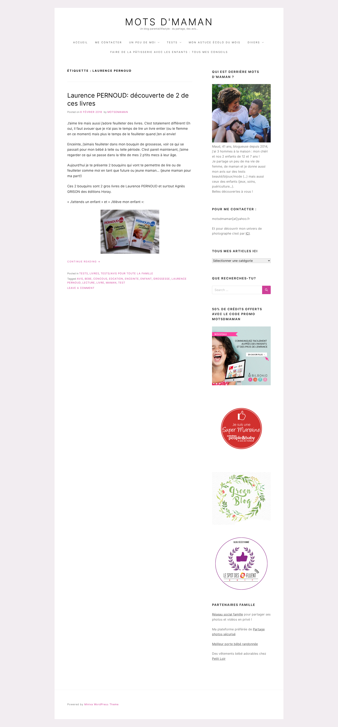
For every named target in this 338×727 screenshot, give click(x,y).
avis (80, 278)
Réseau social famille (227, 614)
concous (100, 278)
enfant (146, 278)
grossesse (161, 278)
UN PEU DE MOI (142, 42)
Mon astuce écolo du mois (214, 42)
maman (111, 282)
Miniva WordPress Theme (101, 704)
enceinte (132, 278)
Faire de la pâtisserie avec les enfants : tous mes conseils (169, 52)
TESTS (172, 42)
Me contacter (108, 42)
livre (100, 282)
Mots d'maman (169, 22)
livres (94, 273)
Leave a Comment (80, 287)
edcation (116, 278)
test (121, 282)
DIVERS (254, 42)
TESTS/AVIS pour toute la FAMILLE (127, 273)
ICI (248, 233)
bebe (88, 278)
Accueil (80, 42)
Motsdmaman (117, 112)
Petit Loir (219, 659)
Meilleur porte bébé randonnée (235, 644)
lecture (88, 282)
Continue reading (83, 261)
